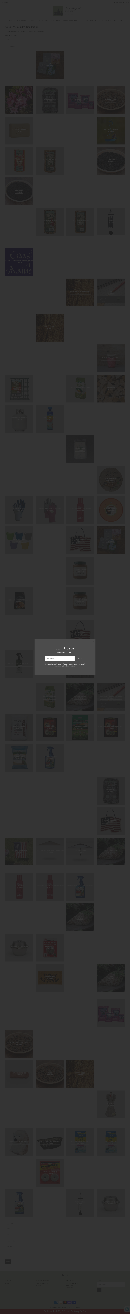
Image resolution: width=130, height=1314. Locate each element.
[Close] (93, 641)
